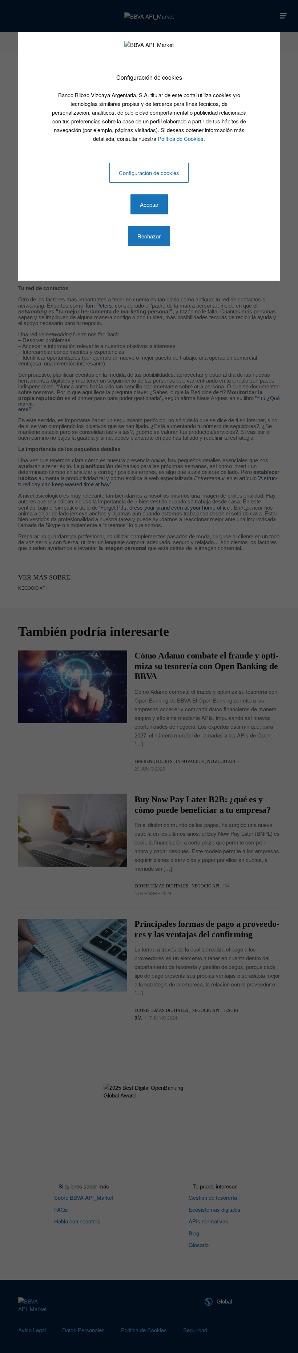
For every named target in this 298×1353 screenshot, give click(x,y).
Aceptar (149, 204)
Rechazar (149, 236)
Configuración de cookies (149, 173)
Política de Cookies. (181, 138)
